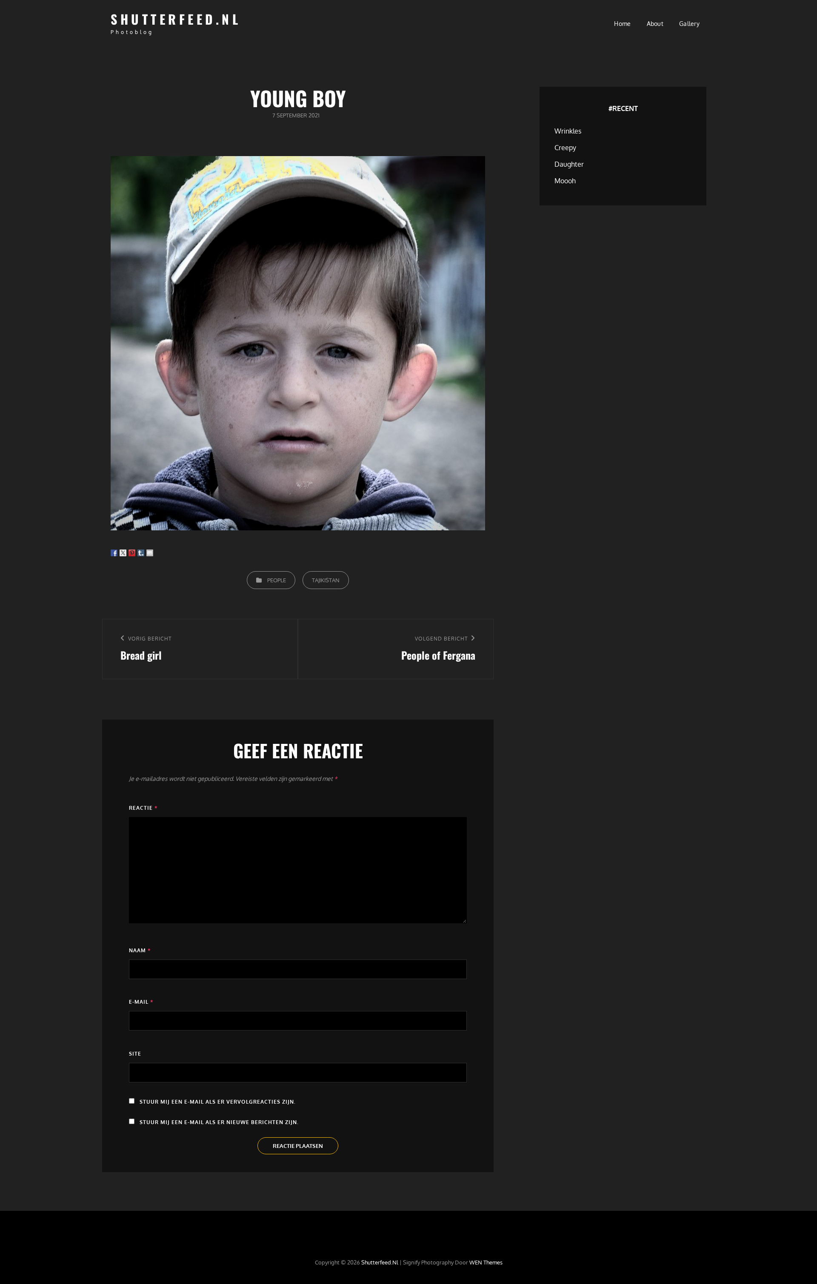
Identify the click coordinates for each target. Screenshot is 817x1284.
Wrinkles (567, 131)
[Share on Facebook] (114, 552)
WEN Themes (486, 1262)
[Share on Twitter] (123, 552)
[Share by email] (149, 552)
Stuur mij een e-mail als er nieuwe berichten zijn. (219, 1122)
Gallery (689, 23)
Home (622, 23)
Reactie (143, 808)
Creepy (565, 147)
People (276, 580)
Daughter (569, 164)
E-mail (141, 1002)
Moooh (565, 181)
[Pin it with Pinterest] (132, 552)
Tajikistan (326, 580)
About (655, 23)
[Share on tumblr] (140, 552)
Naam (140, 950)
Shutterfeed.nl (176, 18)
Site (135, 1054)
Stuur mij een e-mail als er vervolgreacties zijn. (218, 1102)
